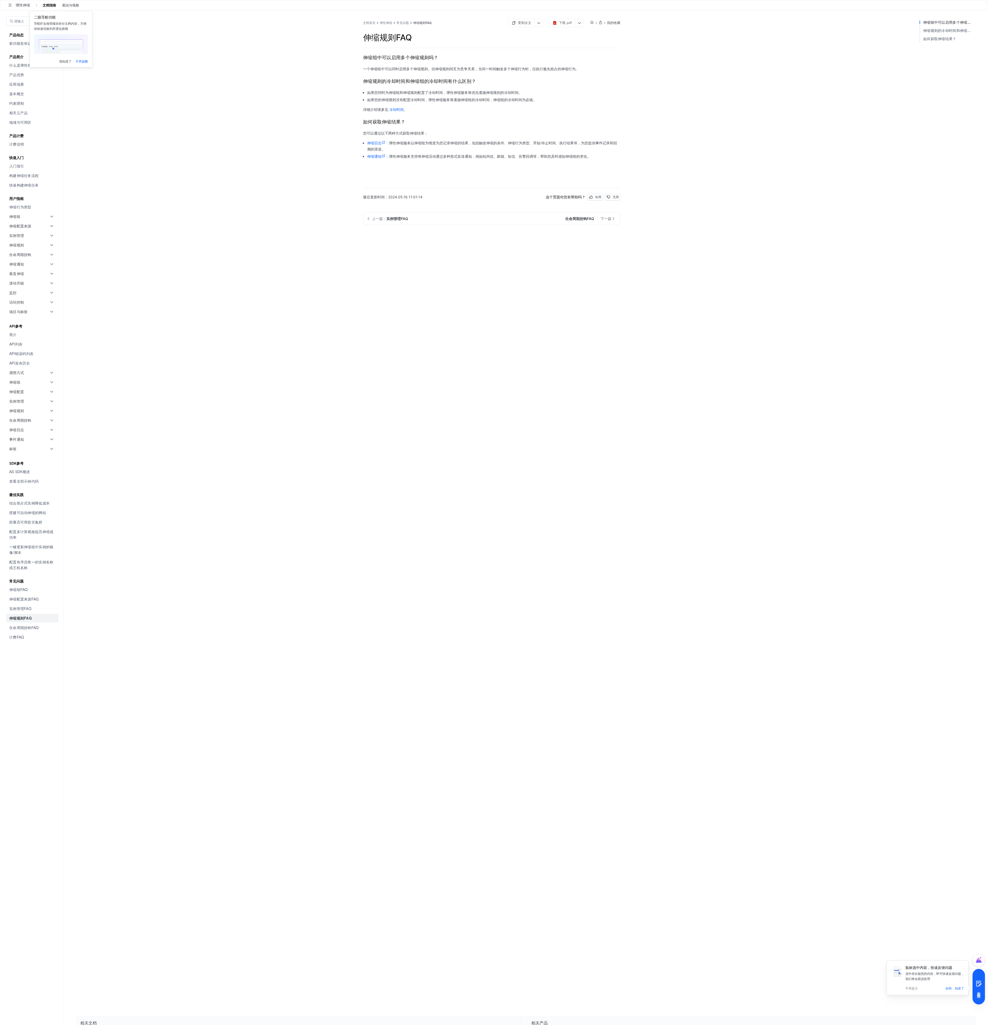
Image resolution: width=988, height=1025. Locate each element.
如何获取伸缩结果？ (939, 39)
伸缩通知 (374, 156)
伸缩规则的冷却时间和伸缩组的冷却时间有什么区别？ (949, 30)
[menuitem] (32, 74)
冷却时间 (396, 109)
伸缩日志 (374, 142)
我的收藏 (613, 23)
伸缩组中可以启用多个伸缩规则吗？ (949, 22)
